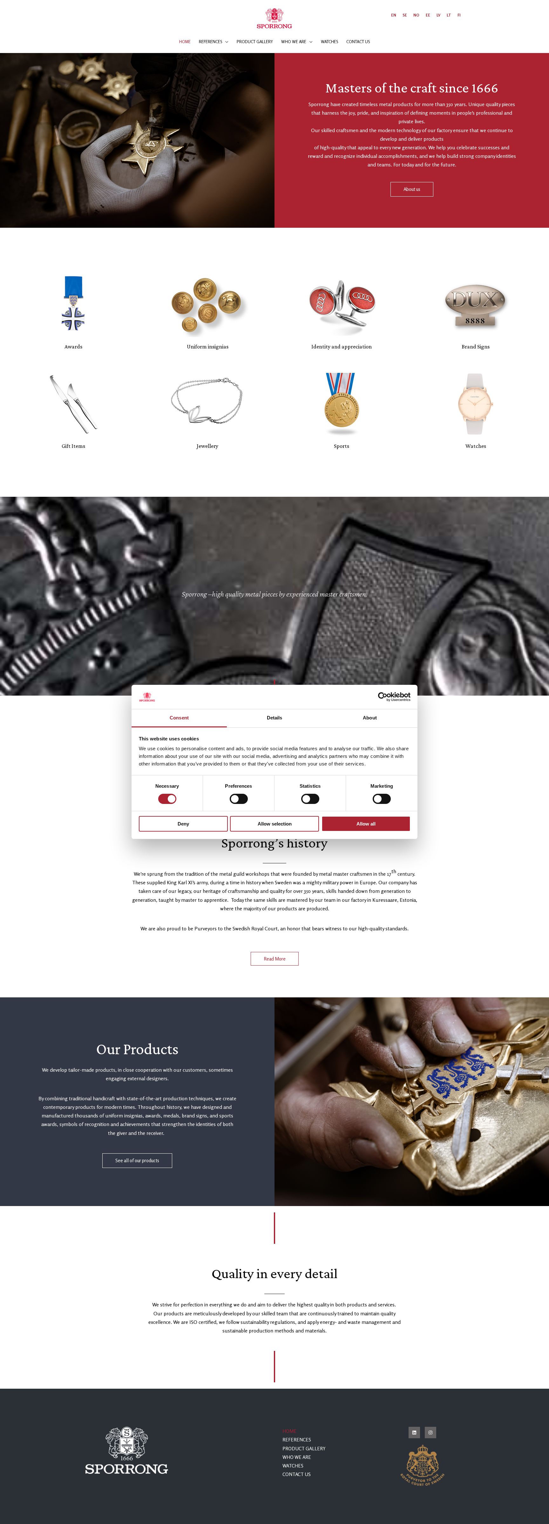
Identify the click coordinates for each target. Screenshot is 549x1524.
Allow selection (275, 824)
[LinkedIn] (414, 1432)
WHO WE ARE (296, 1457)
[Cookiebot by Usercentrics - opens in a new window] (382, 697)
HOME (289, 1431)
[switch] (239, 799)
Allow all (366, 824)
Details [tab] (274, 718)
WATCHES (292, 1466)
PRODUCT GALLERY (304, 1449)
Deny (183, 824)
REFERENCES (296, 1440)
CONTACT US (296, 1474)
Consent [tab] (179, 718)
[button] (225, 41)
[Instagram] (430, 1432)
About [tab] (370, 718)
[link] (393, 15)
